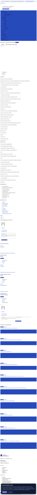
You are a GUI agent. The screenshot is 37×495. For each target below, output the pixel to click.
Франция (5, 21)
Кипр (5, 26)
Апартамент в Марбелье (4, 291)
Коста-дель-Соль (5, 294)
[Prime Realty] (2, 3)
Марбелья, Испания (3, 293)
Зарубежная (4, 18)
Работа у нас (4, 472)
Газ (2, 207)
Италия (5, 20)
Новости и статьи (4, 470)
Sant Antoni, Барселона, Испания (5, 274)
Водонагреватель (5, 204)
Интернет (3, 208)
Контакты (3, 38)
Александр (3, 311)
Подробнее (2, 258)
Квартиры (5, 12)
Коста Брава (7, 44)
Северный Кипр (6, 27)
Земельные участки (6, 15)
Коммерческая (4, 17)
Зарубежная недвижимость (6, 482)
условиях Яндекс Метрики (29, 488)
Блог (3, 32)
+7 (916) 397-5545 (11, 6)
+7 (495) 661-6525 (5, 6)
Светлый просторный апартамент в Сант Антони (7, 272)
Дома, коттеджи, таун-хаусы (6, 478)
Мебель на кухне (4, 212)
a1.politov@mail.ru (4, 231)
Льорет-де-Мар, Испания (13, 44)
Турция (5, 29)
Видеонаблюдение (5, 203)
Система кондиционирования (6, 213)
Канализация (4, 209)
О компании (3, 35)
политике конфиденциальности (19, 488)
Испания (5, 23)
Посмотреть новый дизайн (29, 1)
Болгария (5, 24)
